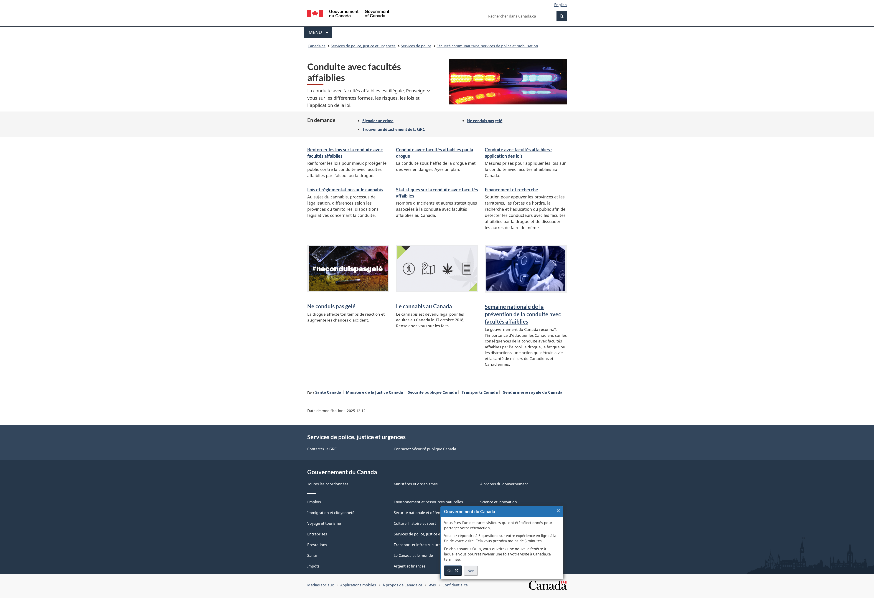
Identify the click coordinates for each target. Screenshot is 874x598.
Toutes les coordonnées (327, 484)
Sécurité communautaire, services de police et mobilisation (487, 45)
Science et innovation (498, 501)
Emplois (314, 501)
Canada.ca (316, 45)
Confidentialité (455, 585)
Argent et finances (409, 566)
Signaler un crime (378, 120)
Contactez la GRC (322, 448)
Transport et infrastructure (417, 544)
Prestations (317, 544)
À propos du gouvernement (504, 484)
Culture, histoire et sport (415, 523)
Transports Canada (480, 392)
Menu (320, 32)
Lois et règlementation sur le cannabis (345, 189)
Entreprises (317, 534)
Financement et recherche (511, 189)
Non (472, 572)
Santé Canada (328, 392)
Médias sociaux (320, 585)
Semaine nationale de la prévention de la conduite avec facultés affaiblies (523, 314)
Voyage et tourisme (324, 523)
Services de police (416, 45)
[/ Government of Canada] (348, 14)
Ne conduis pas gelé (484, 120)
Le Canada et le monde (413, 555)
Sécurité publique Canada (432, 392)
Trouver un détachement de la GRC (393, 129)
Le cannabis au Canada (424, 306)
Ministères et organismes (416, 484)
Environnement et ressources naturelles (428, 501)
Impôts (313, 566)
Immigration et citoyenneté (330, 512)
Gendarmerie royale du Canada (532, 392)
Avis (432, 585)
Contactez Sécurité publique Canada (425, 448)
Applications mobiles (358, 585)
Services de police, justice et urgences (363, 45)
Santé (312, 555)
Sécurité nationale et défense (419, 512)
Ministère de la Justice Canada (374, 392)
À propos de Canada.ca (402, 585)
